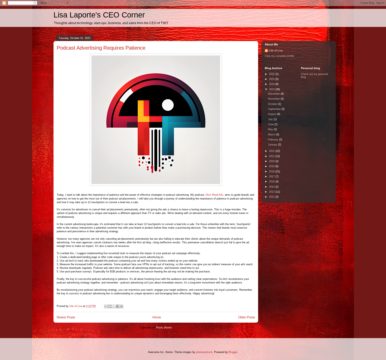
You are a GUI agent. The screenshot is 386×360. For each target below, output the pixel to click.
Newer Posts (66, 317)
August (272, 114)
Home (156, 317)
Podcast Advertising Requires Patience (101, 48)
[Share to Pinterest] (121, 306)
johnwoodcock (204, 352)
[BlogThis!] (110, 306)
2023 (272, 89)
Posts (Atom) (164, 327)
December (274, 93)
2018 (272, 171)
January (273, 144)
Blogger (233, 352)
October (273, 103)
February (273, 139)
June (271, 124)
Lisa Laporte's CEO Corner (99, 15)
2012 (272, 196)
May (271, 129)
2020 (272, 161)
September (274, 108)
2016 (272, 181)
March (272, 134)
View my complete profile (279, 55)
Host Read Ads (214, 194)
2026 (272, 74)
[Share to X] (114, 306)
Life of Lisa (276, 50)
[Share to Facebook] (118, 306)
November (274, 98)
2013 (272, 191)
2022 (272, 150)
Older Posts (246, 317)
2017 (272, 176)
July (271, 119)
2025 (272, 79)
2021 (272, 156)
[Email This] (106, 306)
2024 (272, 84)
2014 (272, 186)
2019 (272, 166)
